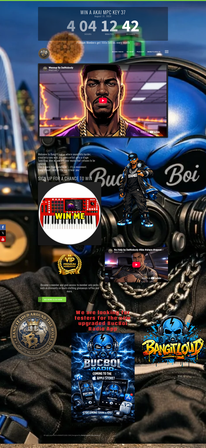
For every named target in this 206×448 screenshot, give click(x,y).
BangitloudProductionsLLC (90, 435)
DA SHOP (130, 52)
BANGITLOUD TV (153, 52)
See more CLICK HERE (53, 299)
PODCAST (140, 52)
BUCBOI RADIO (118, 52)
